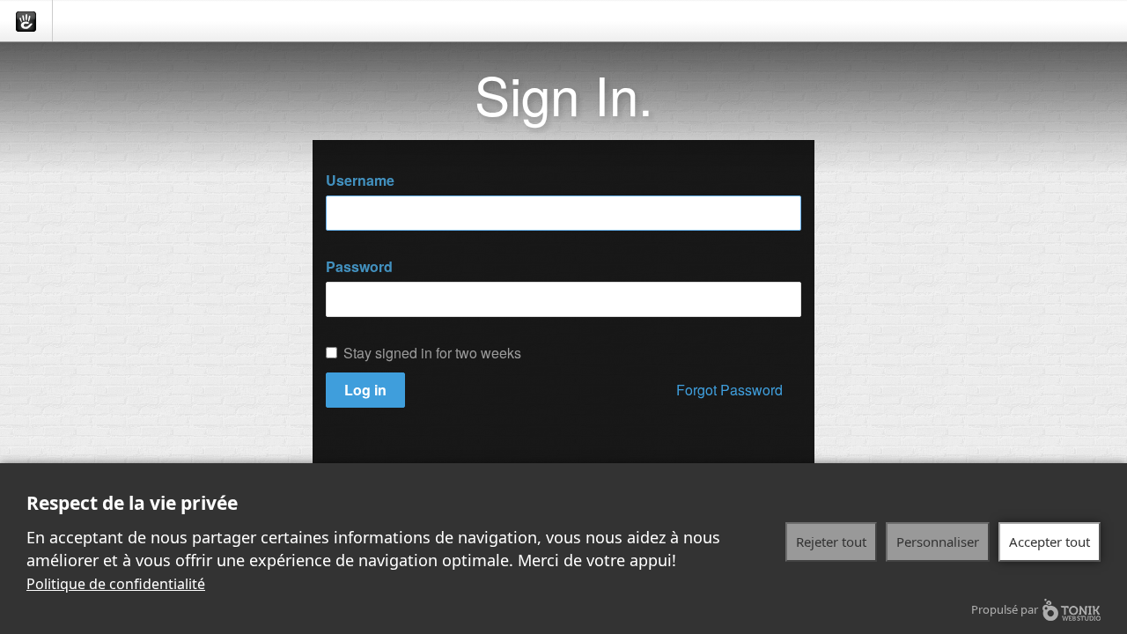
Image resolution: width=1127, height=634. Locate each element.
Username (360, 180)
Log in (365, 390)
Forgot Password (729, 390)
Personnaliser (937, 541)
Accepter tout (1049, 541)
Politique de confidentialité (115, 583)
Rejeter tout (831, 541)
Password (359, 266)
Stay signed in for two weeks (432, 353)
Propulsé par (1004, 609)
